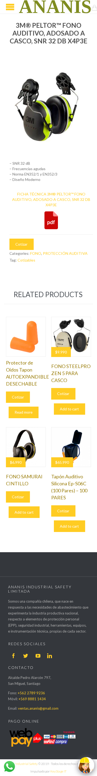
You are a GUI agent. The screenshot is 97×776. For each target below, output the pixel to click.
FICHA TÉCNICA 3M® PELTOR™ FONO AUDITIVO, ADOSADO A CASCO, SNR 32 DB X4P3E (51, 199)
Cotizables (26, 260)
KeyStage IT (58, 771)
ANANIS (55, 6)
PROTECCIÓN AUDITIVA (65, 253)
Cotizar (21, 244)
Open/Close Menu (10, 7)
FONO (35, 253)
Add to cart (69, 409)
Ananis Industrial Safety (21, 764)
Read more (24, 412)
